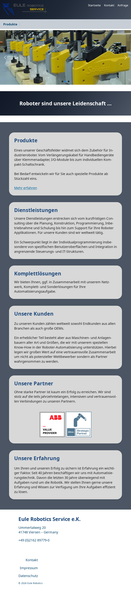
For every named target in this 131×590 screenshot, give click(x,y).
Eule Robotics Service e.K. (49, 519)
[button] (5, 57)
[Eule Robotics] (25, 9)
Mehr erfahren (25, 188)
